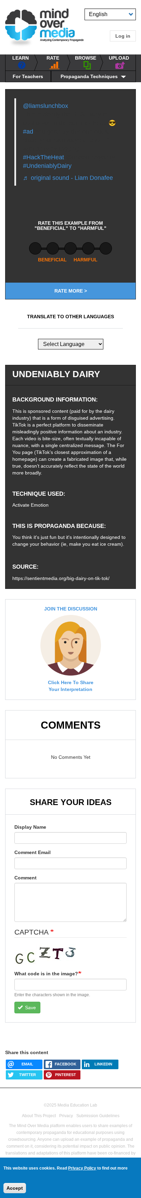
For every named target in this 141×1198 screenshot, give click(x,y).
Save (30, 1007)
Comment (25, 877)
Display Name (30, 827)
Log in (122, 36)
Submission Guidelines (97, 1115)
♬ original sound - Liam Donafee (68, 177)
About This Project (39, 1115)
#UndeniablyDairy (47, 165)
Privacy (66, 1115)
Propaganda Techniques (89, 76)
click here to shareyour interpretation (70, 686)
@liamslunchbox (45, 105)
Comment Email (32, 852)
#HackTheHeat (43, 157)
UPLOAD (119, 58)
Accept (15, 1188)
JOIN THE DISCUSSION (70, 609)
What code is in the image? (46, 973)
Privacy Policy (82, 1168)
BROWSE (85, 58)
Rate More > (70, 291)
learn (20, 58)
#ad (28, 131)
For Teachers (28, 76)
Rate (53, 58)
